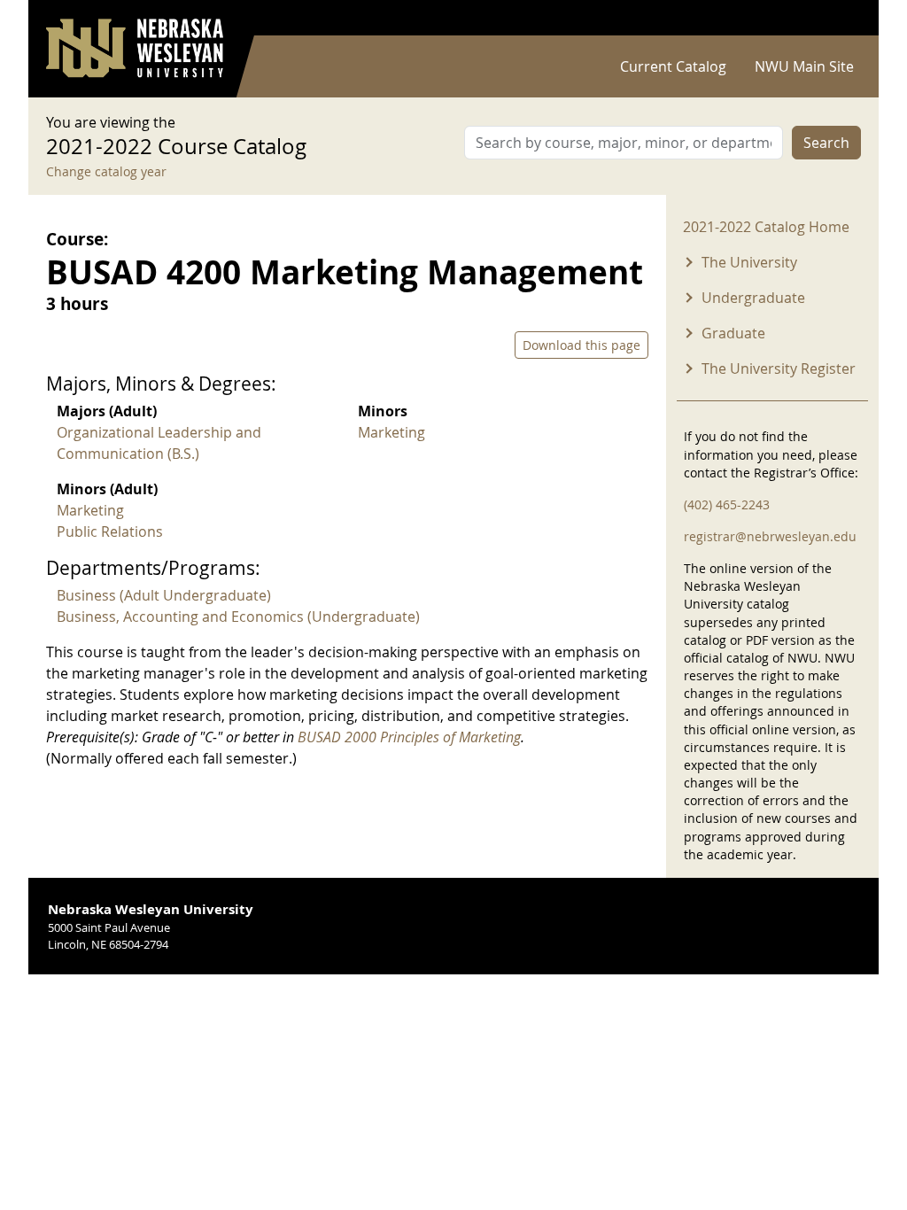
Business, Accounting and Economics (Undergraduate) (238, 616)
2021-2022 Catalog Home (766, 227)
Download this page (581, 345)
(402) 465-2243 (727, 504)
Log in (838, 18)
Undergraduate (753, 297)
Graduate (733, 333)
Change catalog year (106, 171)
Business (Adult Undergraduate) (164, 595)
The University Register (779, 368)
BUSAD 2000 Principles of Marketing (409, 737)
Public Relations (110, 531)
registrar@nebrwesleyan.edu (770, 536)
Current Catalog (673, 66)
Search (826, 142)
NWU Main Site (804, 66)
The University (749, 262)
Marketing (391, 432)
